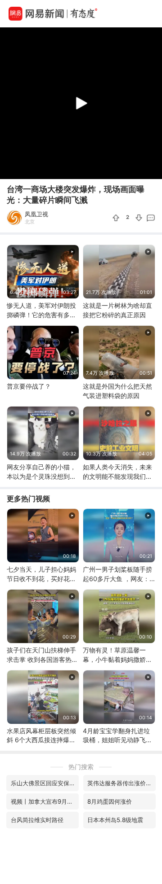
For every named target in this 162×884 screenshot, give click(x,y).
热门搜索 (81, 766)
